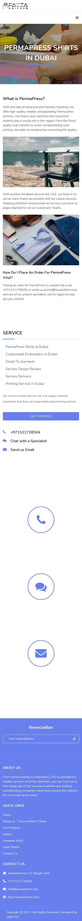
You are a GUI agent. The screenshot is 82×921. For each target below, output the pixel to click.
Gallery (7, 834)
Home (7, 815)
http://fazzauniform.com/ (23, 897)
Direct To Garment (20, 361)
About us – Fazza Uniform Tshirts (24, 821)
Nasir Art (13, 917)
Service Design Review (23, 369)
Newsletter (41, 727)
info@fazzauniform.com (23, 889)
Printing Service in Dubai (25, 383)
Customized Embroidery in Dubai (31, 354)
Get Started (41, 686)
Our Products (11, 828)
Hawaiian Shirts (13, 841)
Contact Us (10, 853)
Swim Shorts (11, 847)
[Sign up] (74, 739)
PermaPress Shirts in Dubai (27, 346)
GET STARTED (41, 416)
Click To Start (41, 619)
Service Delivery (18, 376)
